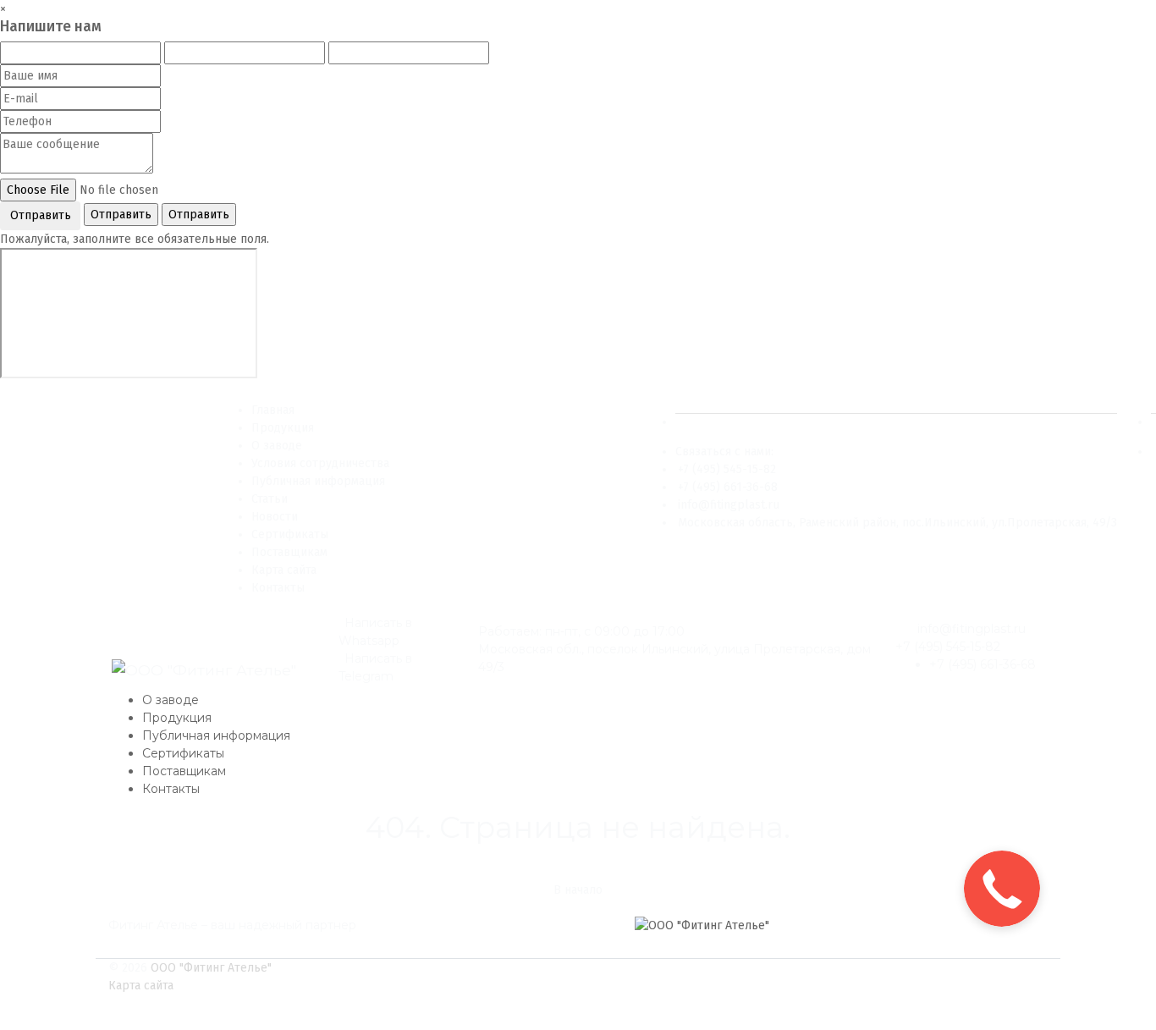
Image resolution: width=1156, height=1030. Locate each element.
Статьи (269, 499)
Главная (273, 410)
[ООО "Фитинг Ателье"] (204, 671)
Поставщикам (289, 552)
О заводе (276, 445)
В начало (578, 890)
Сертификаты (289, 534)
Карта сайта (284, 570)
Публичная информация (318, 481)
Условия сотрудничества (320, 463)
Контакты (278, 588)
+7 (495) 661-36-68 (728, 487)
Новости (274, 516)
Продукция (282, 428)
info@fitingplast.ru (728, 505)
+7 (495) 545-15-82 (727, 469)
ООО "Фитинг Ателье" (211, 968)
